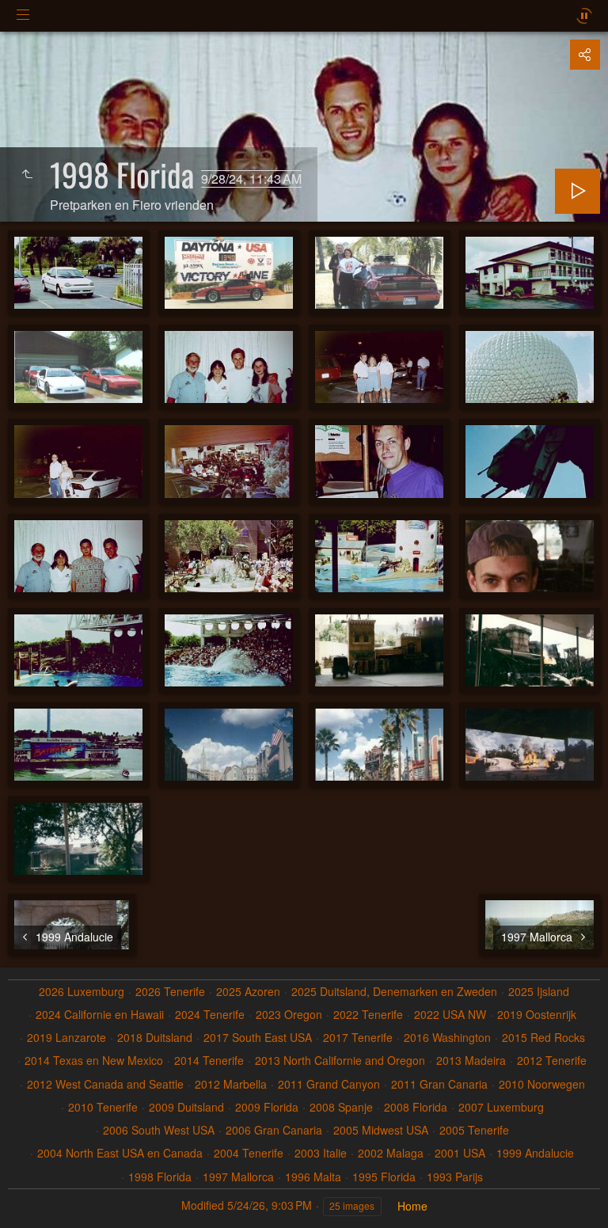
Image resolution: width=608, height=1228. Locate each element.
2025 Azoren (248, 991)
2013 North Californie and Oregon (340, 1060)
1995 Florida (384, 1176)
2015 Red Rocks (543, 1037)
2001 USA (460, 1153)
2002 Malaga (391, 1153)
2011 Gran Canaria (439, 1084)
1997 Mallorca (238, 1176)
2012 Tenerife (552, 1060)
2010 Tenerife (103, 1107)
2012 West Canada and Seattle (105, 1084)
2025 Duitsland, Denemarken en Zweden (394, 991)
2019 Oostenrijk (536, 1014)
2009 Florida (266, 1107)
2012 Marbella (231, 1084)
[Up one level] (27, 174)
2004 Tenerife (248, 1153)
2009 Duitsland (186, 1107)
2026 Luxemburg (81, 991)
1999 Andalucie (535, 1153)
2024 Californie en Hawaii (100, 1014)
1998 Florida (160, 1176)
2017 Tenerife (358, 1037)
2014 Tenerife (209, 1060)
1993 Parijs (455, 1176)
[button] (32, 1196)
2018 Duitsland (154, 1037)
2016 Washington (447, 1037)
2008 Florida (415, 1107)
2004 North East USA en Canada (120, 1153)
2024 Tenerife (210, 1014)
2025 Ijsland (538, 991)
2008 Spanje (341, 1107)
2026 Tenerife (170, 991)
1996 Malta (313, 1176)
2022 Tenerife (368, 1014)
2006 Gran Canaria (274, 1130)
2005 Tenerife (474, 1130)
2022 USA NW (450, 1014)
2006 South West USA (159, 1130)
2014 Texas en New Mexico (94, 1060)
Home (412, 1206)
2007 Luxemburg (501, 1107)
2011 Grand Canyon (329, 1084)
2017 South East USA (257, 1037)
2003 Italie (320, 1153)
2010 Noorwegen (542, 1084)
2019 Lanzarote (66, 1037)
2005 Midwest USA (380, 1130)
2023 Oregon (289, 1014)
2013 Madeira (471, 1060)
